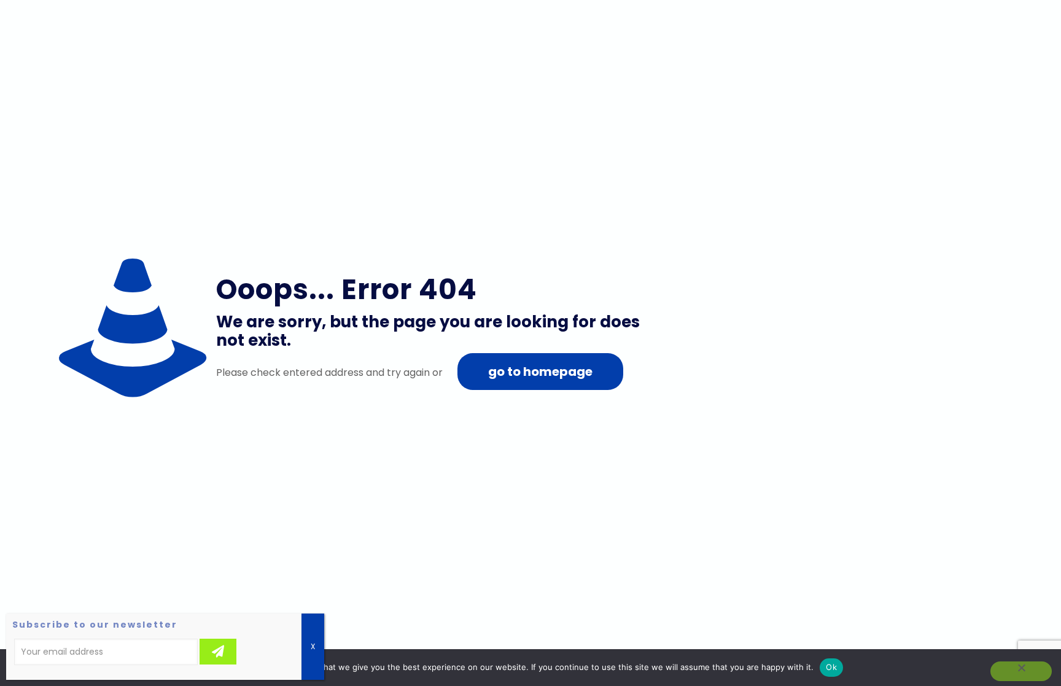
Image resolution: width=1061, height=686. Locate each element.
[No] (1021, 671)
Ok (831, 667)
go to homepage (540, 371)
